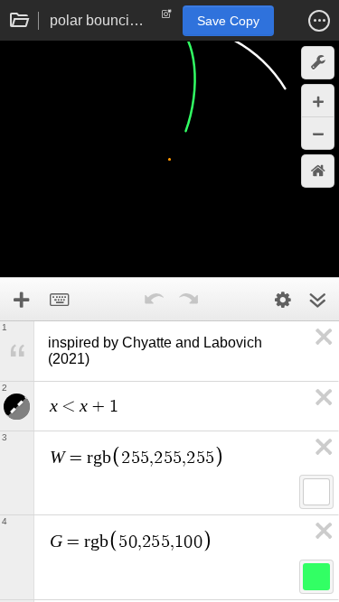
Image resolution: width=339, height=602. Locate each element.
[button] (319, 21)
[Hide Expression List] (317, 300)
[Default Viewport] (317, 171)
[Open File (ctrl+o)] (20, 21)
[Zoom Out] (318, 133)
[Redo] (189, 300)
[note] (167, 18)
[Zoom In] (318, 100)
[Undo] (155, 300)
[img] (316, 492)
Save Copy (228, 21)
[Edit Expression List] (283, 300)
